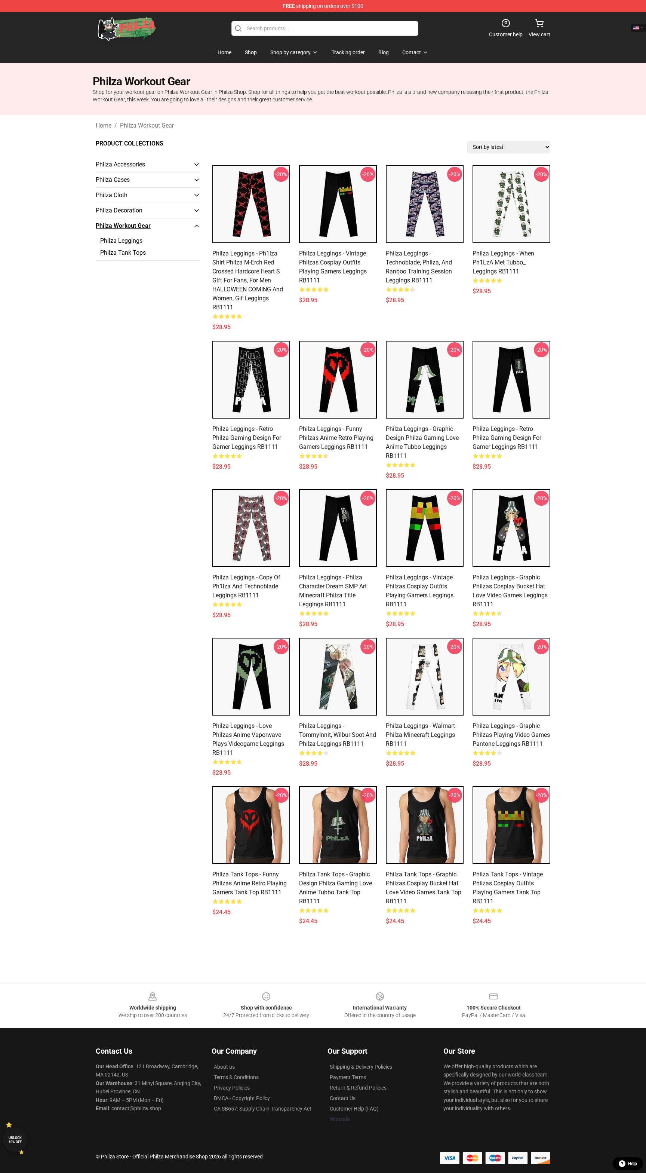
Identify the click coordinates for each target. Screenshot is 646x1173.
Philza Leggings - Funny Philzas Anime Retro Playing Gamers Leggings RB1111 (336, 437)
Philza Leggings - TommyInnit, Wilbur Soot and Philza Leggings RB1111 (337, 734)
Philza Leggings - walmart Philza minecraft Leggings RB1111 (420, 734)
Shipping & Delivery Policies (361, 1067)
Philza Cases (113, 179)
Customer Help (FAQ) (354, 1109)
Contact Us (343, 1098)
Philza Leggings (121, 240)
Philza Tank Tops (123, 252)
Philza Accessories (120, 164)
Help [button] (632, 1163)
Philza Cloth (111, 195)
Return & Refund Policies (358, 1088)
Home (103, 125)
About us (224, 1067)
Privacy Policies (232, 1088)
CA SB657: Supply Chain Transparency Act (262, 1109)
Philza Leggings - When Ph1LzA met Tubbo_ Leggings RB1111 (503, 262)
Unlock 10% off (15, 1140)
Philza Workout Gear (147, 125)
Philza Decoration (119, 210)
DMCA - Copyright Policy (242, 1098)
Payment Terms (348, 1077)
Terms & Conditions (236, 1077)
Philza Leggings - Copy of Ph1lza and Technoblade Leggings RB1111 (246, 586)
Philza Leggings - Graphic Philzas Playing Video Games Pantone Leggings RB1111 (511, 734)
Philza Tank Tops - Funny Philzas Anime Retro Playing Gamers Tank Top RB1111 (249, 883)
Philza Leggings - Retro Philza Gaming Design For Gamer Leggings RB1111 (246, 437)
